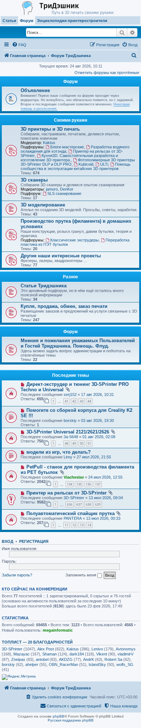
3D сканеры (34, 180)
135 (79, 484)
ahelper (31, 664)
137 (98, 484)
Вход (7, 541)
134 (69, 484)
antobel (42, 659)
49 (74, 443)
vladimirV (125, 654)
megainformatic (58, 630)
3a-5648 (71, 437)
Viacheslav (74, 477)
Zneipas (18, 659)
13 (82, 525)
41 (66, 401)
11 (66, 525)
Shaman (49, 654)
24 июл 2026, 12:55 (105, 477)
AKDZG (66, 659)
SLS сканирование (64, 193)
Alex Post (45, 649)
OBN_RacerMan (63, 664)
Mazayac (21, 654)
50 (82, 443)
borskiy (70, 420)
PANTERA (73, 518)
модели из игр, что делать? (58, 452)
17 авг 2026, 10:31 (97, 394)
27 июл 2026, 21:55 (94, 457)
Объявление (35, 90)
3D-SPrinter (74, 498)
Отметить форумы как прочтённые (106, 72)
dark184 (76, 654)
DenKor (66, 189)
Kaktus (49, 142)
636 (69, 504)
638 (88, 504)
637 (79, 504)
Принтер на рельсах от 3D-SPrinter (66, 493)
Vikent (101, 654)
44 (89, 401)
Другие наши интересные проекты (61, 255)
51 (89, 443)
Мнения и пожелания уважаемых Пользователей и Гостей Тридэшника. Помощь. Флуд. (78, 343)
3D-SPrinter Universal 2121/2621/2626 (67, 432)
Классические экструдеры (74, 240)
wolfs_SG (124, 664)
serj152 (70, 394)
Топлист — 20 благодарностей (37, 642)
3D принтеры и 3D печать (50, 129)
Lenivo (97, 649)
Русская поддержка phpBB (71, 720)
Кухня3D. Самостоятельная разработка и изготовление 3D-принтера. (69, 157)
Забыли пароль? (17, 575)
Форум (26, 20)
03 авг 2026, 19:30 (97, 420)
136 (88, 484)
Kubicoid (85, 164)
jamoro (52, 189)
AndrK (88, 659)
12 (74, 525)
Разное (70, 276)
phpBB (58, 716)
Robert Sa (113, 659)
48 (66, 443)
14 (89, 525)
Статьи (9, 20)
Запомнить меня (81, 575)
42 (74, 401)
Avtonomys (126, 649)
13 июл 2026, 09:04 (106, 498)
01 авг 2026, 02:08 (98, 437)
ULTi (104, 164)
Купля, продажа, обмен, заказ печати (64, 306)
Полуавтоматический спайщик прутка (70, 513)
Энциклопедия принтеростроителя (72, 20)
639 (98, 504)
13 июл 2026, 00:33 (103, 518)
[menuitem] (19, 44)
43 (82, 401)
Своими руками (70, 120)
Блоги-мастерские (67, 147)
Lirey (68, 457)
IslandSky (97, 664)
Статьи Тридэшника (44, 285)
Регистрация (33, 541)
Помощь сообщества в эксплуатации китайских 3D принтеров (76, 166)
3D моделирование (43, 205)
